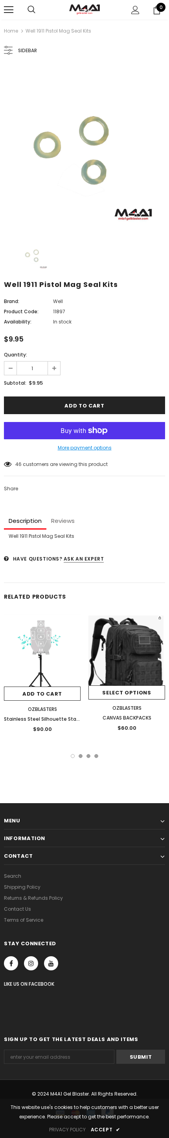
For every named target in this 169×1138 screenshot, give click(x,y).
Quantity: (15, 354)
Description (25, 521)
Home (11, 30)
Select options (126, 692)
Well (58, 301)
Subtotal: (15, 383)
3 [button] (88, 756)
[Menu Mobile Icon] (8, 10)
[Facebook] (11, 963)
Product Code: (21, 311)
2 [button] (81, 756)
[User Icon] (135, 10)
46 (18, 464)
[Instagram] (31, 963)
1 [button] (73, 756)
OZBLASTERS (42, 709)
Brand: (11, 301)
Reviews (63, 521)
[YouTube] (51, 963)
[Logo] (84, 9)
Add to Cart (42, 694)
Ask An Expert (84, 558)
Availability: (17, 321)
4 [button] (96, 756)
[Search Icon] (31, 10)
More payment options (85, 447)
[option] (84, 148)
